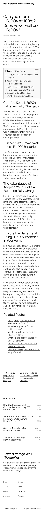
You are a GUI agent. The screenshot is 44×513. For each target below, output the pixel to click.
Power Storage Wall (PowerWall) (18, 3)
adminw (13, 35)
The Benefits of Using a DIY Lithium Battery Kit (15, 438)
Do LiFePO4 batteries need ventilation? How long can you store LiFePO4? (29, 377)
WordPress (37, 508)
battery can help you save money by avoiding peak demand (19, 222)
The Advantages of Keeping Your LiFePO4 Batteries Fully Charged (20, 88)
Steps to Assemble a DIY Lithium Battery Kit (14, 429)
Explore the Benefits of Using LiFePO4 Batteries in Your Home (20, 94)
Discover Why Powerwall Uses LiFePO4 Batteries (19, 82)
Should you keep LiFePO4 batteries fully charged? (9, 377)
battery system (28, 305)
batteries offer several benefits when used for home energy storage (21, 247)
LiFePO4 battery (23, 129)
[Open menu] (39, 3)
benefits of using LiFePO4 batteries (23, 52)
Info (19, 35)
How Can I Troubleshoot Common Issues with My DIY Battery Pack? (16, 407)
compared (8, 172)
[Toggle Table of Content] (35, 71)
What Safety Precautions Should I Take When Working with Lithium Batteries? (18, 418)
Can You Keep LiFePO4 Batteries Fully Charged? (22, 76)
